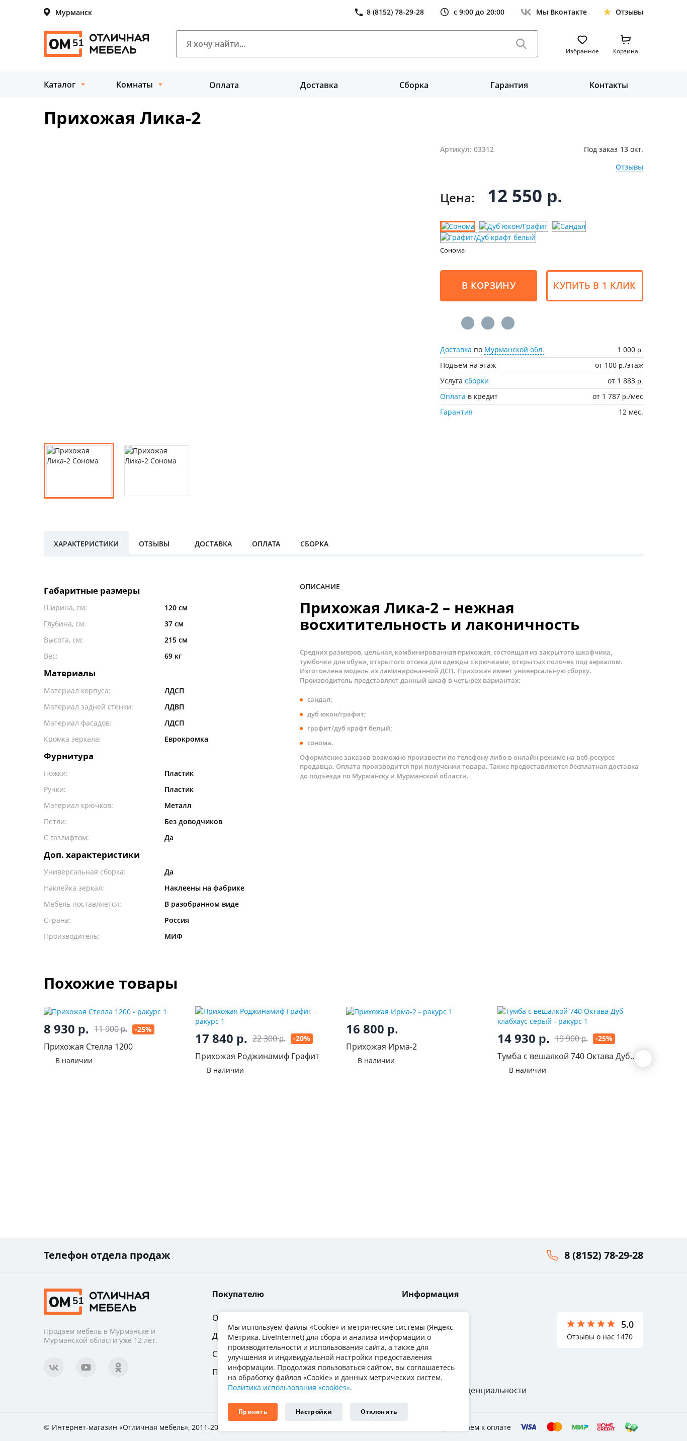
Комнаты (134, 84)
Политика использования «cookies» (289, 1387)
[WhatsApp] (507, 323)
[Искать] (521, 43)
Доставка (319, 85)
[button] (643, 1058)
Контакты (608, 85)
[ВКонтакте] (467, 323)
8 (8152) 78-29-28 (603, 1255)
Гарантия (509, 85)
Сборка (413, 85)
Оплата (224, 85)
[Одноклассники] (487, 323)
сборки (477, 380)
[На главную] (96, 44)
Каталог (59, 84)
